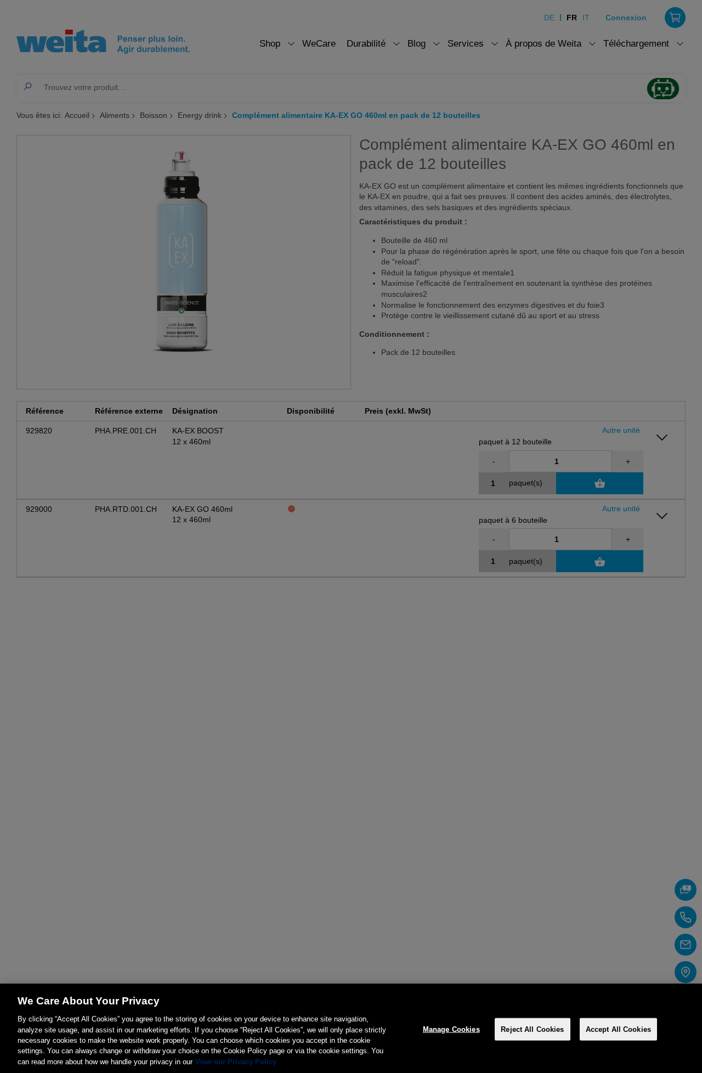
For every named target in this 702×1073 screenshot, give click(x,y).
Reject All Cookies (532, 1029)
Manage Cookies (451, 1029)
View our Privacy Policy (235, 1062)
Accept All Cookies (618, 1029)
